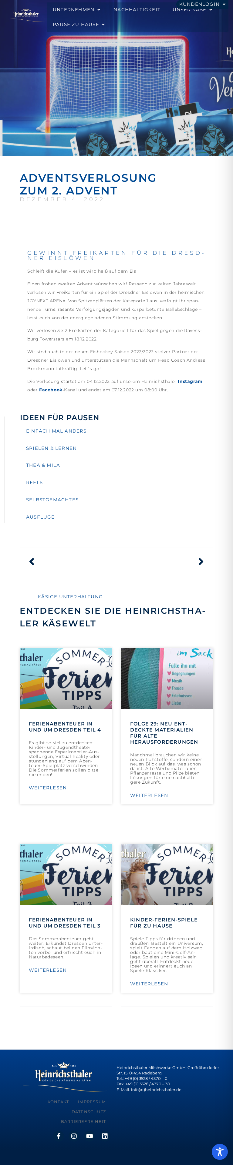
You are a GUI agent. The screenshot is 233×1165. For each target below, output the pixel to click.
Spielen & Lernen (51, 448)
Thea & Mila (43, 465)
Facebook (50, 390)
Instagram (190, 381)
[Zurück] (72, 562)
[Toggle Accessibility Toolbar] (219, 1151)
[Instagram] (74, 1136)
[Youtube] (89, 1136)
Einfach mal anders (56, 431)
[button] (77, 9)
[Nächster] (160, 562)
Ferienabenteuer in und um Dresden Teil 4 (65, 727)
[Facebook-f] (58, 1136)
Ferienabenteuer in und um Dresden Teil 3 (64, 923)
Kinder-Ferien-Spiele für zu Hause (164, 923)
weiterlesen (48, 788)
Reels (34, 482)
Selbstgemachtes (52, 500)
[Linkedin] (105, 1136)
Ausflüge (40, 517)
